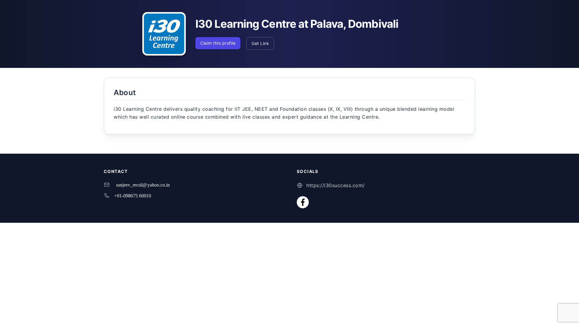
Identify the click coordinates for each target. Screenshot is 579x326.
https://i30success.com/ (335, 185)
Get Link (260, 43)
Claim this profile (218, 43)
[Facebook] (303, 202)
